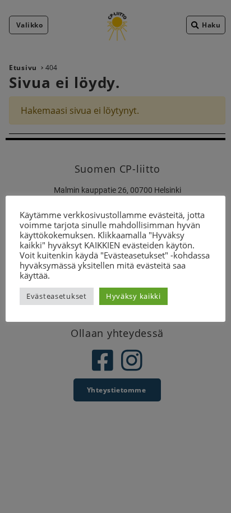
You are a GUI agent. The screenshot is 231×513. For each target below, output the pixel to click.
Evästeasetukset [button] (56, 296)
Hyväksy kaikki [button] (133, 296)
